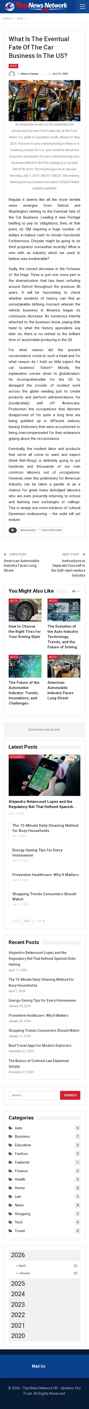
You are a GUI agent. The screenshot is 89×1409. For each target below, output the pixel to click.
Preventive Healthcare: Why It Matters (45, 875)
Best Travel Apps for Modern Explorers (40, 1046)
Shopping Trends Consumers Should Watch (44, 1030)
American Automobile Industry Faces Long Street (21, 565)
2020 (18, 1336)
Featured (22, 1162)
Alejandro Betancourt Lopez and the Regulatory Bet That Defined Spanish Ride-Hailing (43, 958)
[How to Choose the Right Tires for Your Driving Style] (25, 610)
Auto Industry (28, 530)
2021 (18, 1325)
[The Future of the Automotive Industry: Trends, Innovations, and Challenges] (25, 666)
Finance (21, 1171)
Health (20, 1179)
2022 (18, 1315)
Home (20, 1188)
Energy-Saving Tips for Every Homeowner (42, 1000)
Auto (13, 66)
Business (16, 756)
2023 (18, 1304)
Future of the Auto (51, 530)
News (19, 1205)
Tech (18, 1222)
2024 (18, 1294)
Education (23, 1145)
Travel (20, 1231)
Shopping (22, 1214)
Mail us (38, 1366)
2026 (18, 1255)
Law (18, 1197)
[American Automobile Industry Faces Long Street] (63, 666)
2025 (18, 1283)
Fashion (21, 1154)
